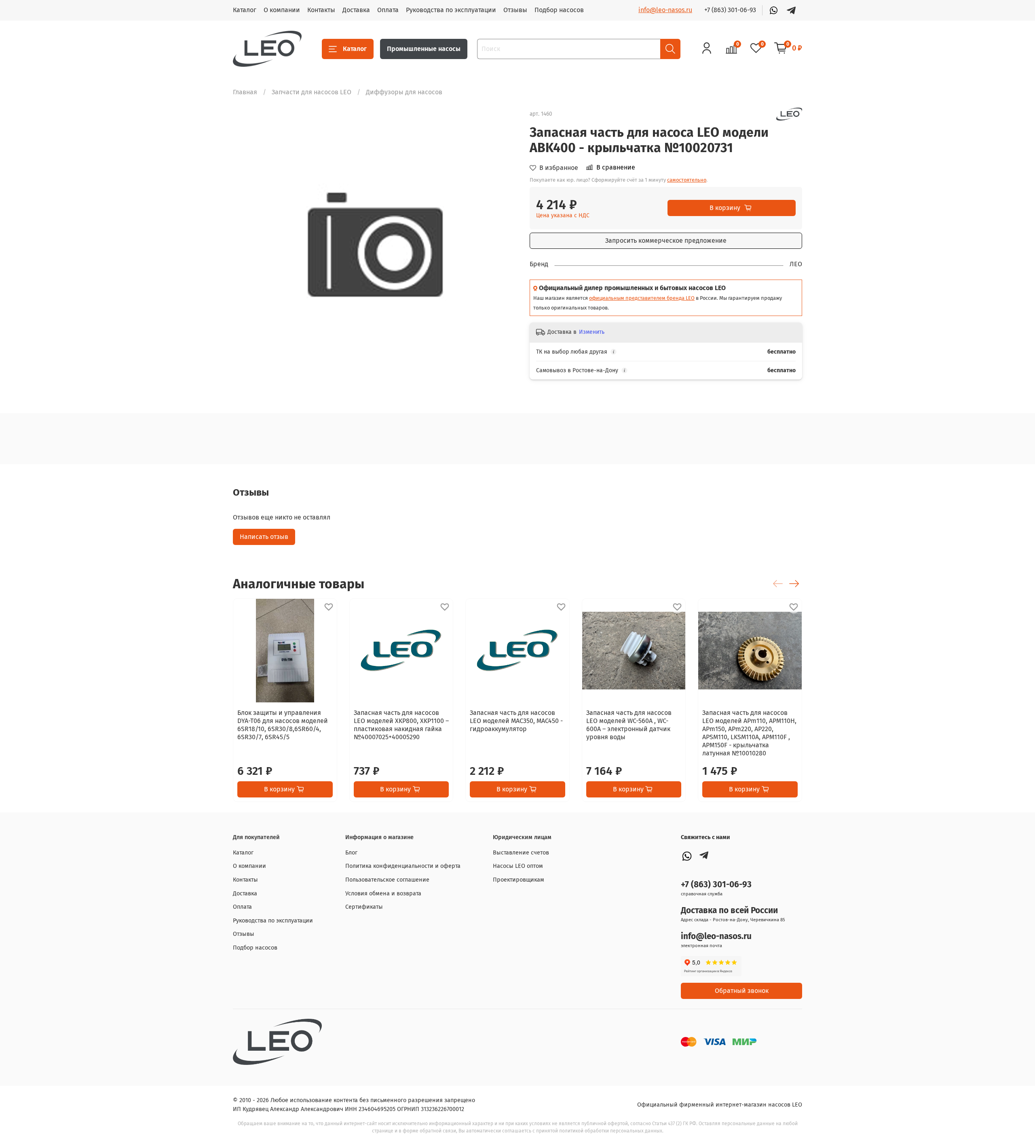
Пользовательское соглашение (387, 879)
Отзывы (515, 10)
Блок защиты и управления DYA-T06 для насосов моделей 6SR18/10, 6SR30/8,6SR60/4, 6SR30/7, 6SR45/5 (282, 725)
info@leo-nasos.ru (665, 10)
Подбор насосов (559, 10)
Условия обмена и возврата (383, 893)
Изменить (591, 332)
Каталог (244, 10)
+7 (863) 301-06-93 (730, 10)
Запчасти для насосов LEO (311, 92)
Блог (351, 852)
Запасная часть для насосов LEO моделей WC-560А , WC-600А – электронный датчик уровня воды (629, 725)
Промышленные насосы (423, 49)
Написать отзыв (264, 537)
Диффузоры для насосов (404, 92)
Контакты (321, 10)
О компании (282, 10)
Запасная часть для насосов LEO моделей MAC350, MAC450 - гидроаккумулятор (516, 721)
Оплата (388, 10)
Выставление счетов (521, 852)
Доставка (356, 10)
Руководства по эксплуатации (451, 10)
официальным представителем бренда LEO (642, 298)
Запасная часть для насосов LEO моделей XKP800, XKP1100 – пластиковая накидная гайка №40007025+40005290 (401, 725)
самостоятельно (686, 180)
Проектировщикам (518, 879)
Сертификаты (364, 906)
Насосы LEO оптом (518, 866)
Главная (245, 92)
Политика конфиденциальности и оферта (402, 866)
